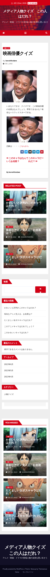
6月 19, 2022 (12, 447)
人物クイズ (6, 48)
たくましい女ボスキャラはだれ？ (24, 258)
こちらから (24, 146)
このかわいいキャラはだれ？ (16, 333)
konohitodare (11, 61)
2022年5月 (8, 370)
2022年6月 (8, 364)
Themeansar (43, 569)
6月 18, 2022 (12, 472)
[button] (46, 33)
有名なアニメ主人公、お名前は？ (23, 231)
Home (17, 572)
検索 (6, 281)
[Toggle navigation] (25, 33)
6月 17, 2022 (12, 497)
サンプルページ (28, 572)
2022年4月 (8, 377)
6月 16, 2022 (12, 523)
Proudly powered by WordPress (13, 569)
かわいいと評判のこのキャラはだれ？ (24, 204)
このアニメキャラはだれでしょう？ (19, 326)
